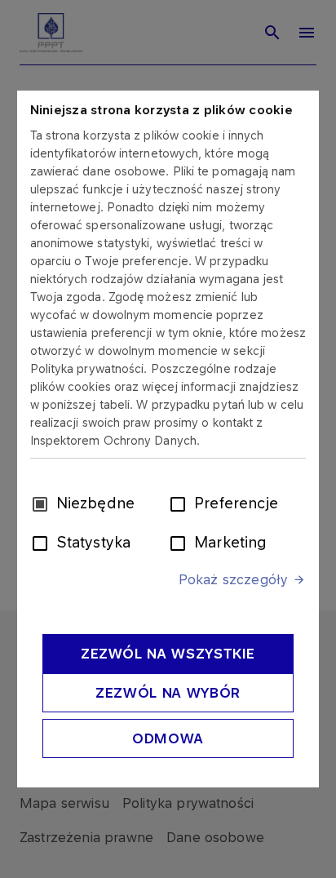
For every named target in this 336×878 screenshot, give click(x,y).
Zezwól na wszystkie (168, 653)
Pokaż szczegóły (233, 579)
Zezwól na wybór (168, 693)
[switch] (181, 502)
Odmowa (168, 738)
